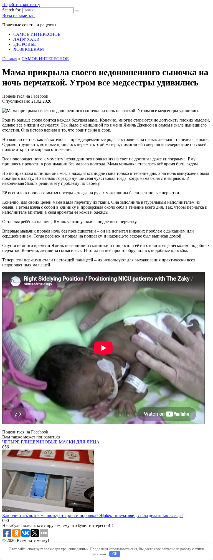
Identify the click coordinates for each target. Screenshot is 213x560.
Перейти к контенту (21, 4)
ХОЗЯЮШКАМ (28, 49)
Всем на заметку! (18, 15)
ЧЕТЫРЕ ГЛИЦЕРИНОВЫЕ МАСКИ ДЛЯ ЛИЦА (51, 442)
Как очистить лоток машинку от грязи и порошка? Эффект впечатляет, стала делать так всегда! (92, 515)
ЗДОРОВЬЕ (24, 44)
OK (115, 554)
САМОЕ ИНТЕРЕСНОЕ (36, 34)
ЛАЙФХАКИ (26, 39)
